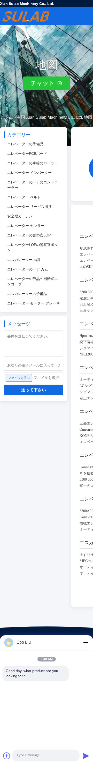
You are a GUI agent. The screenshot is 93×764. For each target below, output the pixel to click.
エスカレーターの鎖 (23, 260)
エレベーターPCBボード (27, 153)
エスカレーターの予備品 (27, 294)
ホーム (7, 117)
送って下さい (33, 390)
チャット (43, 83)
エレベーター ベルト (24, 197)
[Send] (86, 755)
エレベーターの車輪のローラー (32, 163)
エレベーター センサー (25, 226)
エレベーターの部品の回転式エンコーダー (32, 281)
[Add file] (6, 755)
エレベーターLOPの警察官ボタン (32, 247)
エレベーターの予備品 (25, 144)
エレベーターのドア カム (27, 269)
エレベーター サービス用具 (29, 207)
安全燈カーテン (20, 216)
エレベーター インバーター (29, 173)
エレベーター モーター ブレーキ (33, 303)
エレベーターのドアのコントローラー (32, 185)
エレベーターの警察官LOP (29, 235)
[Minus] (86, 642)
